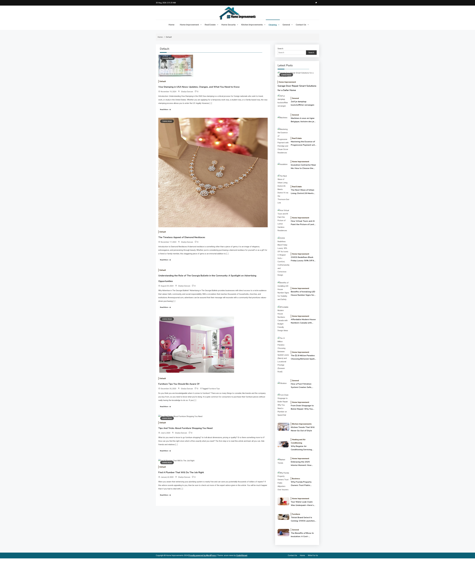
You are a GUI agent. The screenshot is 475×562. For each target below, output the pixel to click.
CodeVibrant (241, 555)
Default (162, 81)
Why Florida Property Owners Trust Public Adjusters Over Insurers (302, 484)
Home (171, 24)
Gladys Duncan (187, 92)
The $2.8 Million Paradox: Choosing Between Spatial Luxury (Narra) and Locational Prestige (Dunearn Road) (303, 357)
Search (280, 48)
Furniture (296, 514)
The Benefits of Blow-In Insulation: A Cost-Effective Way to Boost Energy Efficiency (302, 535)
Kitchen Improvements (252, 24)
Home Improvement (189, 24)
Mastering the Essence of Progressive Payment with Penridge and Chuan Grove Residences (303, 143)
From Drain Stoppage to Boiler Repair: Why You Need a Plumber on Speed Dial (303, 407)
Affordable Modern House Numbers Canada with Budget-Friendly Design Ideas (303, 321)
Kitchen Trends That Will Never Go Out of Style (303, 429)
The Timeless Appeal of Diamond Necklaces (181, 237)
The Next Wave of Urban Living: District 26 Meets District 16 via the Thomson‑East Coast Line (303, 192)
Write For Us (313, 555)
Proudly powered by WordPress (202, 555)
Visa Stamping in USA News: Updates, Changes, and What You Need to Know (199, 86)
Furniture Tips (214, 389)
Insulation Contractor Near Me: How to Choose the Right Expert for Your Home (303, 167)
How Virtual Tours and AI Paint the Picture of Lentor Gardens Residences (303, 223)
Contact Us (301, 24)
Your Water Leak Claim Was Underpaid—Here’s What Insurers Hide (302, 504)
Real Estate (210, 24)
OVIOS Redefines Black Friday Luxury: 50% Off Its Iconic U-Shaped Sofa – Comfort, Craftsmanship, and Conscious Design (303, 259)
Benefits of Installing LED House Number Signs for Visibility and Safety (303, 293)
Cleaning (273, 25)
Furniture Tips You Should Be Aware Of (178, 383)
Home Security (228, 24)
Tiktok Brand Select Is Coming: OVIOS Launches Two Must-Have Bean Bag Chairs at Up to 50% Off (303, 519)
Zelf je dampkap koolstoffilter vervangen (302, 103)
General (286, 24)
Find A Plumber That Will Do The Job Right (181, 472)
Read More (164, 109)
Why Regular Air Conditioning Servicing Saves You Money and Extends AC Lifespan (301, 448)
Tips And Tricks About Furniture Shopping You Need (185, 428)
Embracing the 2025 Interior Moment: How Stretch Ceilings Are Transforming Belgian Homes (301, 464)
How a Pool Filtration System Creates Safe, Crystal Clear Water (301, 386)
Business (296, 478)
